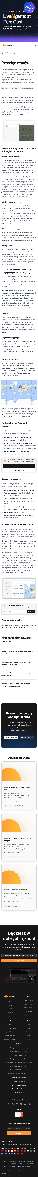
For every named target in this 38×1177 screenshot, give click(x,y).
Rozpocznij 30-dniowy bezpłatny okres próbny (19, 955)
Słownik (28, 1028)
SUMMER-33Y (8, 29)
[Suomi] (31, 1148)
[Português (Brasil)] (31, 1151)
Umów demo (19, 466)
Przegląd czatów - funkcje (19, 53)
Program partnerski (9, 1035)
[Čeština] (9, 1148)
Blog (28, 1024)
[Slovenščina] (9, 1154)
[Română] (34, 1151)
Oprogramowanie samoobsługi (19, 1059)
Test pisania (28, 1039)
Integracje (10, 1012)
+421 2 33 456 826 (20, 1081)
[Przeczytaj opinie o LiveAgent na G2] (19, 1114)
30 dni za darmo (19, 470)
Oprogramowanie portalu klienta (19, 1069)
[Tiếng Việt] (18, 1154)
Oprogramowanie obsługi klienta (19, 1051)
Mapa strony (29, 1163)
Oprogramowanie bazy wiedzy (19, 1048)
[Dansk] (12, 1148)
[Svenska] (12, 1154)
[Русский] (2, 1154)
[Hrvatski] (2, 1151)
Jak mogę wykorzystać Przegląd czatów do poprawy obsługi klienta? (16, 663)
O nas (9, 1024)
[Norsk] (25, 1151)
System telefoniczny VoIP (19, 1055)
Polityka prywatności (11, 1163)
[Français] (34, 1148)
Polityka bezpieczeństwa (26, 1161)
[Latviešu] (18, 1151)
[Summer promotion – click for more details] (19, 21)
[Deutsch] (15, 1148)
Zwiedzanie (9, 1016)
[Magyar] (6, 1151)
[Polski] (28, 1151)
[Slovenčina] (6, 1154)
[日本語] (12, 1151)
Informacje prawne (9, 1039)
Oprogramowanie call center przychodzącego (19, 1062)
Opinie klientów (9, 1032)
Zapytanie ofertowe (28, 1015)
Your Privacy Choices (27, 1166)
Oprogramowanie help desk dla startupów (19, 1073)
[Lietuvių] (15, 1151)
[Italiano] (9, 1151)
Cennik (10, 1005)
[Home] (2, 53)
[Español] (25, 1148)
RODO (21, 1163)
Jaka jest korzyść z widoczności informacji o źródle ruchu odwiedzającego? (16, 685)
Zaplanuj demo (25, 737)
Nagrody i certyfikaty (10, 1028)
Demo (9, 1001)
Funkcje (7, 53)
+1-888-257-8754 (20, 1085)
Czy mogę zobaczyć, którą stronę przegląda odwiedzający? (16, 674)
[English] (22, 1148)
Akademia (28, 1032)
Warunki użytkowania (10, 1161)
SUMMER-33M (15, 27)
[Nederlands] (22, 1151)
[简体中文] (22, 1154)
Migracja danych (28, 1004)
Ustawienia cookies (9, 1166)
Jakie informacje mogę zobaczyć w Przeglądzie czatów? (17, 652)
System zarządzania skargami (19, 1066)
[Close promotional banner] (36, 2)
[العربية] (2, 1148)
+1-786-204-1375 (19, 1089)
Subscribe (19, 1133)
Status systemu (28, 1007)
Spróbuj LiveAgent (11, 737)
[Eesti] (28, 1148)
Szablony (28, 1035)
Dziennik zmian (28, 1011)
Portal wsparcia (28, 1000)
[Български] (6, 1148)
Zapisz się (31, 611)
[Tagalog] (15, 1154)
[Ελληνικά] (18, 1148)
